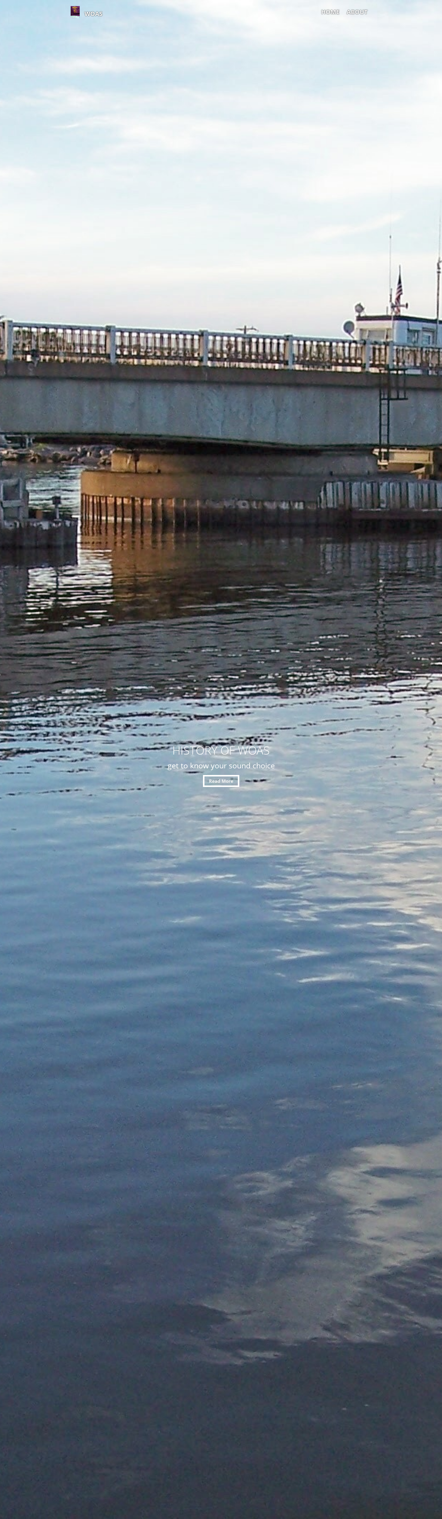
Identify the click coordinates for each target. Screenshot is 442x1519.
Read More (221, 781)
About (357, 12)
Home (330, 12)
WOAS (93, 14)
